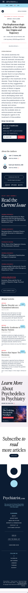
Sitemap (23, 585)
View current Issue (8, 290)
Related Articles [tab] (13, 46)
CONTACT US (14, 525)
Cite (18, 5)
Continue (21, 137)
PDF (15, 5)
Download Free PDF (14, 177)
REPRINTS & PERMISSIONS (14, 523)
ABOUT (14, 516)
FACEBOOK (14, 558)
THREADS (14, 565)
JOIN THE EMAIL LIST (14, 539)
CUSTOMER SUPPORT (14, 527)
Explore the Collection (7, 403)
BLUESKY (14, 567)
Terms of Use (14, 581)
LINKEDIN (14, 563)
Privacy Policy (6, 581)
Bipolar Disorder (22, 11)
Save (7, 5)
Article (9, 19)
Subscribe (14, 455)
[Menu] (3, 2)
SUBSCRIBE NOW (14, 545)
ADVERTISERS (14, 518)
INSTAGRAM (14, 560)
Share (11, 5)
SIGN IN (14, 535)
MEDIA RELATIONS (14, 520)
